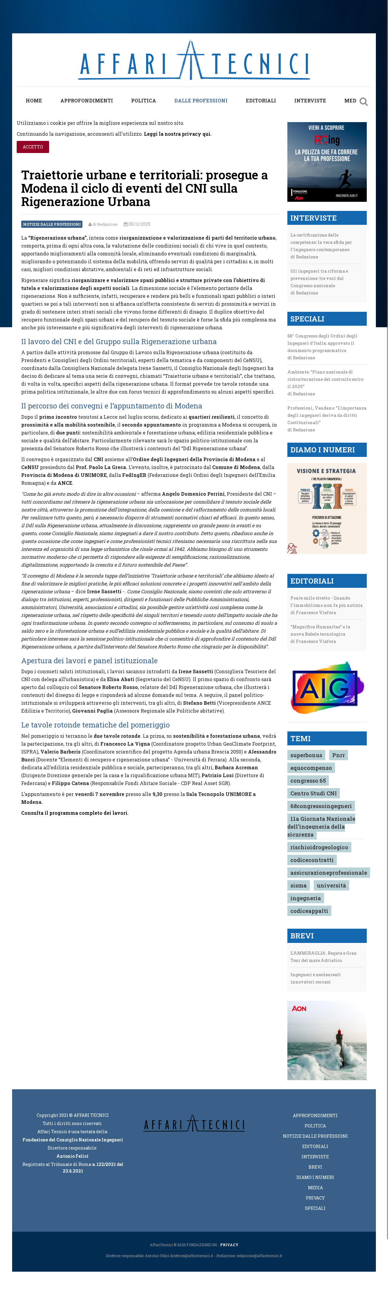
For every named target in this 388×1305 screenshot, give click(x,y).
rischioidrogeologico (319, 847)
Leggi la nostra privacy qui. (178, 134)
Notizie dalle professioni (52, 224)
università (331, 885)
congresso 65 (308, 780)
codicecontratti (312, 860)
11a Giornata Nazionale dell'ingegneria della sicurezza (321, 826)
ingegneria (305, 898)
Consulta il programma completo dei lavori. (75, 813)
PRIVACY (229, 1244)
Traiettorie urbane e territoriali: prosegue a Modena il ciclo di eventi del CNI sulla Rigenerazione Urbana (144, 188)
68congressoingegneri (321, 806)
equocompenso (311, 767)
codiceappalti (309, 910)
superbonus (306, 755)
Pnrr (338, 755)
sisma (298, 885)
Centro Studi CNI (313, 793)
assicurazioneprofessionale (328, 872)
